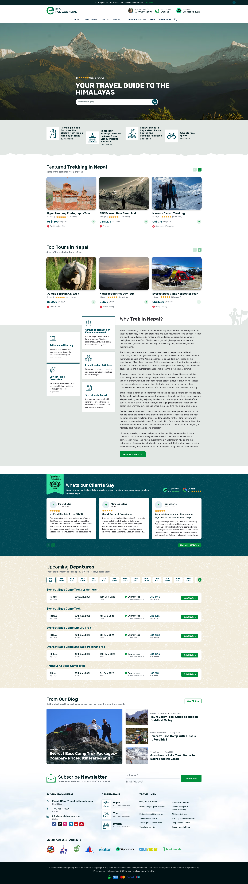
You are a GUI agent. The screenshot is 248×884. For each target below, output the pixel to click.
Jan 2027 (104, 580)
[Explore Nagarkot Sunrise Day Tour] (146, 302)
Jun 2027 (157, 580)
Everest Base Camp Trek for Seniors (72, 589)
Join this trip (190, 598)
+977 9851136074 (60, 809)
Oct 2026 (72, 580)
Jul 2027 (167, 580)
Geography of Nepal (148, 801)
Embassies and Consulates (151, 814)
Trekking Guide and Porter (183, 818)
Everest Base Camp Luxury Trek (69, 627)
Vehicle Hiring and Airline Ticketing (180, 808)
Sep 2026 (61, 580)
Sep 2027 (188, 580)
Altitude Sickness (179, 814)
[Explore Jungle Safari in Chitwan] (93, 302)
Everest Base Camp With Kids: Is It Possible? (173, 737)
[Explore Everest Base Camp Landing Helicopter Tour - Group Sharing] (199, 302)
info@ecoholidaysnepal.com (66, 816)
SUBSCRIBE (191, 778)
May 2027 (146, 580)
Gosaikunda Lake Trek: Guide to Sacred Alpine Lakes (172, 757)
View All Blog (193, 701)
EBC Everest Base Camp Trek (118, 213)
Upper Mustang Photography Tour (68, 213)
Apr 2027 (135, 580)
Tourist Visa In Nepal (181, 827)
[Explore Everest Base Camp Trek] (146, 222)
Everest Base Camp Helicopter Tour (175, 293)
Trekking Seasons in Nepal (150, 823)
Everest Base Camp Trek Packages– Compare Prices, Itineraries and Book (83, 758)
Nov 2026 (82, 580)
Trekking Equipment (148, 818)
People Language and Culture (152, 807)
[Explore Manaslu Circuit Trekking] (199, 222)
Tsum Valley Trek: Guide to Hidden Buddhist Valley (174, 718)
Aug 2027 (178, 580)
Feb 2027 (114, 580)
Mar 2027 (125, 580)
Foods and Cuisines (180, 802)
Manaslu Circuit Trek (158, 713)
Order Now (148, 2)
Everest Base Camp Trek (63, 608)
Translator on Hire (147, 827)
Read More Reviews (188, 545)
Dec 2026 (93, 580)
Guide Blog (54, 749)
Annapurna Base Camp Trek (66, 666)
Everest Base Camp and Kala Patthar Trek (76, 647)
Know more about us (132, 454)
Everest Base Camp (158, 733)
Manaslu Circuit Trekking (168, 213)
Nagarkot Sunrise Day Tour (117, 293)
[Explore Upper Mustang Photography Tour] (93, 222)
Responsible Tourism (181, 823)
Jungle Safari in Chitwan (63, 293)
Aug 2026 (51, 580)
